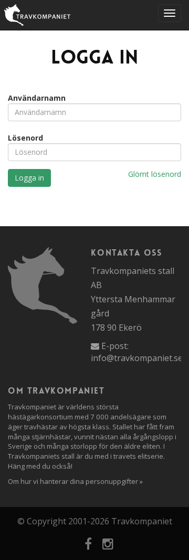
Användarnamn (37, 98)
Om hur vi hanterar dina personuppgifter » (75, 481)
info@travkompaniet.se (137, 358)
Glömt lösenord (154, 174)
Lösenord (25, 138)
